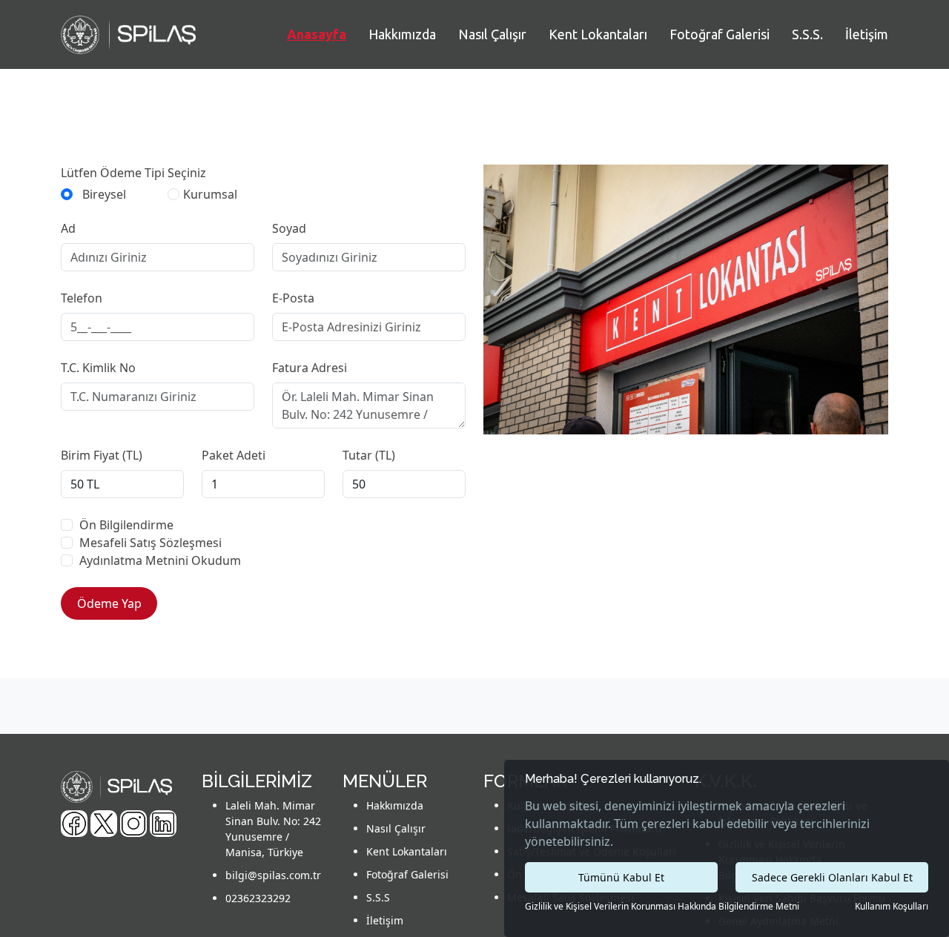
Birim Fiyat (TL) (101, 455)
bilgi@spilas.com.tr (273, 875)
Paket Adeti (233, 455)
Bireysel (104, 194)
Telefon (81, 298)
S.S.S (378, 897)
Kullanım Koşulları (891, 906)
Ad (68, 228)
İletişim (866, 34)
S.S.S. (807, 34)
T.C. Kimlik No (98, 368)
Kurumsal (210, 194)
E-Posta (293, 298)
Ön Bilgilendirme (126, 525)
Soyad (289, 228)
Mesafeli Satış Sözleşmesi (150, 542)
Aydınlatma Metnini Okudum (160, 560)
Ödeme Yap (109, 603)
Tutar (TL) (369, 455)
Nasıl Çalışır (492, 34)
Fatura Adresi (309, 368)
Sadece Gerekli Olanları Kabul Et (832, 877)
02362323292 (258, 898)
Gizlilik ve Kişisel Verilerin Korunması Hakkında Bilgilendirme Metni (662, 906)
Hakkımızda (402, 34)
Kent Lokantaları (598, 34)
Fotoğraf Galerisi (719, 34)
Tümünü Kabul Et (621, 877)
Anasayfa (316, 34)
